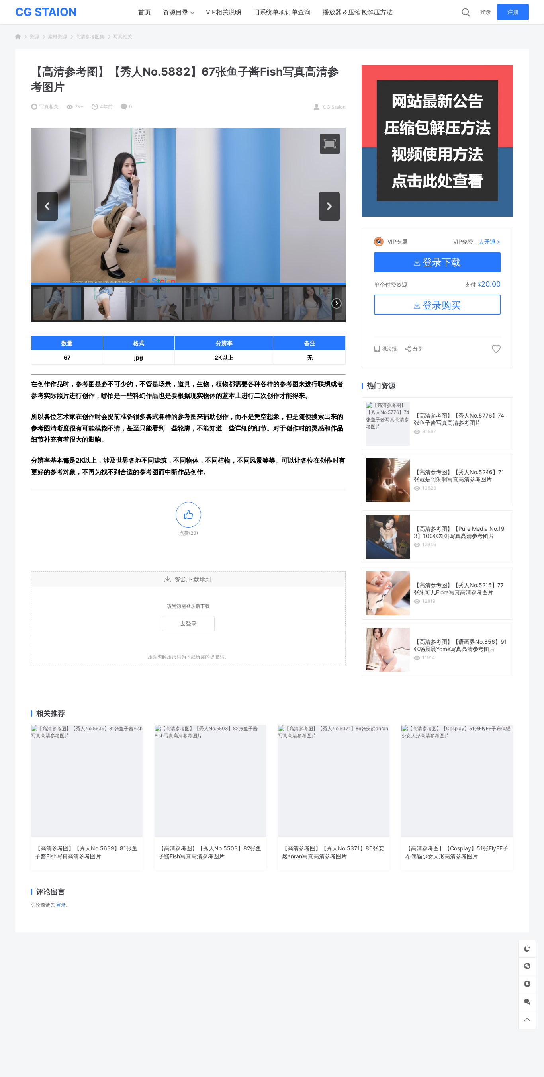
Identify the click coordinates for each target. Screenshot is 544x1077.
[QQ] (527, 984)
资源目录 (175, 12)
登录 (485, 11)
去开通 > (490, 241)
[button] (330, 144)
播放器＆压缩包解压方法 (358, 12)
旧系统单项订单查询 (282, 12)
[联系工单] (527, 1002)
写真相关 (122, 36)
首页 (144, 12)
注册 (513, 11)
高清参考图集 (90, 36)
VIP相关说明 (223, 12)
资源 (34, 36)
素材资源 (57, 36)
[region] (188, 225)
